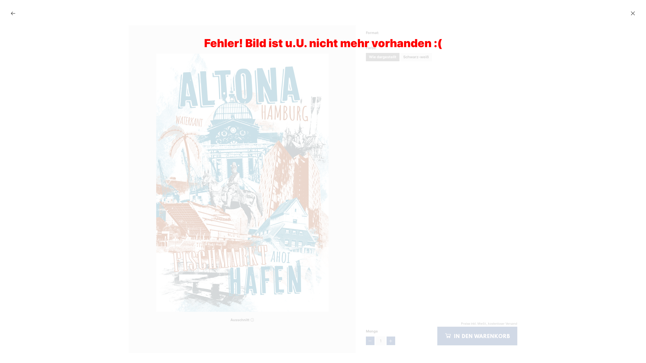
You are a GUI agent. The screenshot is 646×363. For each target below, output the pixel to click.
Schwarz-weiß (416, 57)
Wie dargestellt (382, 57)
